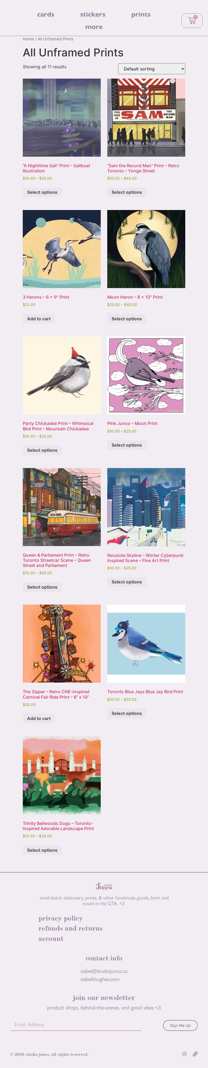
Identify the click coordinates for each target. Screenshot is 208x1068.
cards (45, 14)
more (94, 26)
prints (141, 14)
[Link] (195, 1053)
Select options (42, 192)
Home (28, 39)
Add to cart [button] (39, 318)
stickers (92, 14)
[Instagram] (184, 1053)
